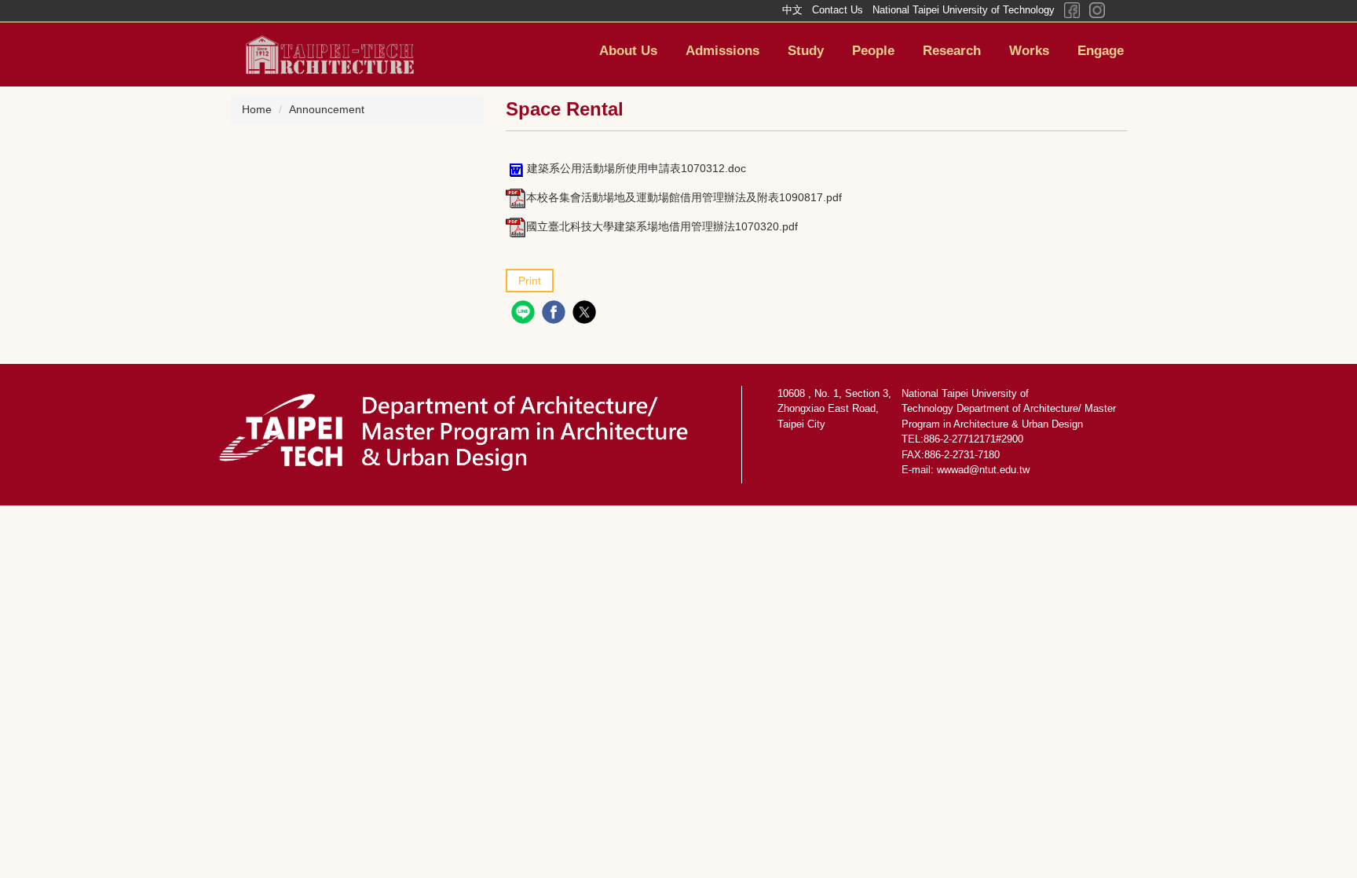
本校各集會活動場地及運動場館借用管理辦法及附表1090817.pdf (684, 197)
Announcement (326, 109)
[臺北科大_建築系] (321, 53)
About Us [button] (628, 50)
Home (257, 109)
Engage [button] (1100, 50)
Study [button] (806, 50)
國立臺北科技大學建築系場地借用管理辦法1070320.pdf (662, 226)
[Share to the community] (525, 314)
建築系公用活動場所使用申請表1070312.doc (636, 168)
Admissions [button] (722, 50)
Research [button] (952, 50)
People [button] (873, 50)
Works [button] (1029, 50)
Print (529, 280)
